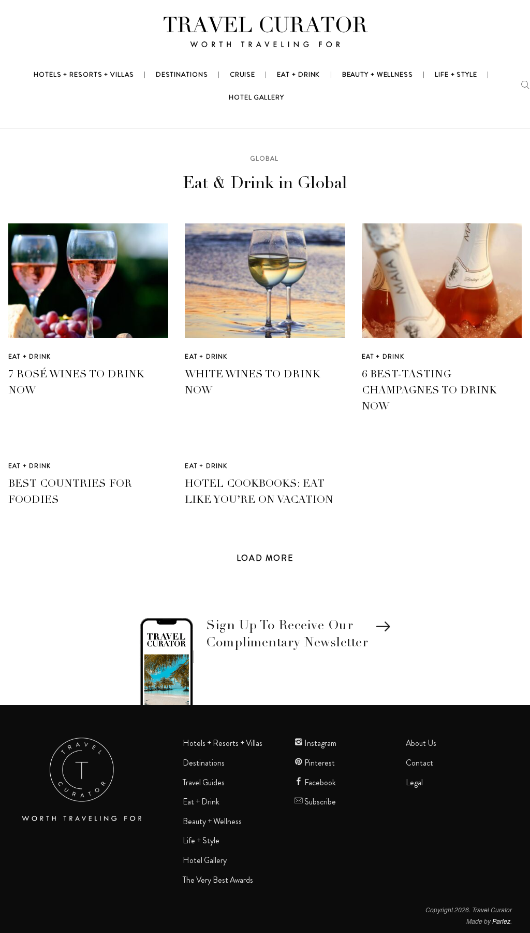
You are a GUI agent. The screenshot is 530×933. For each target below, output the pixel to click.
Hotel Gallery (205, 860)
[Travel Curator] (265, 34)
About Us (421, 743)
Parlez (501, 920)
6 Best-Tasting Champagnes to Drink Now (429, 391)
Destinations (204, 763)
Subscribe (319, 802)
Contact (419, 763)
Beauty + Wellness (212, 821)
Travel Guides (204, 782)
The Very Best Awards (218, 880)
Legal (414, 782)
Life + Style (201, 840)
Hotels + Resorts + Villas (222, 743)
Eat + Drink (29, 356)
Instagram (319, 743)
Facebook (319, 782)
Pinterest (319, 763)
